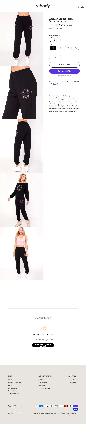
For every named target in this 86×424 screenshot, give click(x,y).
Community (72, 383)
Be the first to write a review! (43, 345)
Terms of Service (13, 394)
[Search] (77, 6)
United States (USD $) (12, 406)
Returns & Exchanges (14, 383)
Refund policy (12, 388)
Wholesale (41, 385)
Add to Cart (64, 65)
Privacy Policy (12, 391)
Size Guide (11, 380)
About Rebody (73, 380)
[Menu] (3, 6)
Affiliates (41, 380)
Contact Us (11, 385)
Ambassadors (42, 383)
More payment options (64, 76)
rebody (15, 412)
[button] (52, 39)
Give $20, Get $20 (44, 388)
